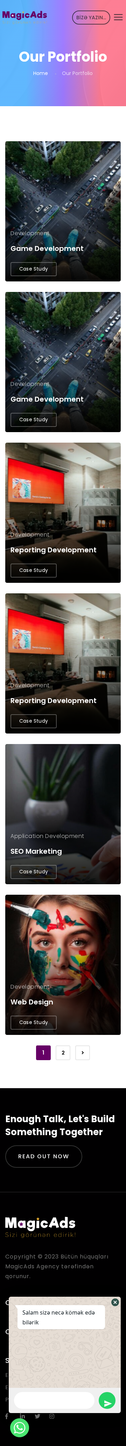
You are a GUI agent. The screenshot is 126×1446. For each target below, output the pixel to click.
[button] (115, 1302)
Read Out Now (43, 1156)
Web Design (31, 1002)
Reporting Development (53, 550)
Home (40, 73)
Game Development (47, 248)
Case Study (33, 268)
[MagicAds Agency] (24, 17)
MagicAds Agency (32, 1266)
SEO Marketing (36, 851)
